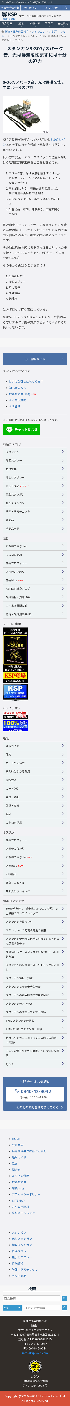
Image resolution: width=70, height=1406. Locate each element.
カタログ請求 (14, 822)
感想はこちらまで (23, 1213)
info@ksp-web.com (35, 1353)
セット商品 (17, 486)
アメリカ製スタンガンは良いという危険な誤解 (32, 1053)
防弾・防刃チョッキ (18, 511)
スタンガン (12, 452)
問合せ (16, 1170)
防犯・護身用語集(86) (19, 614)
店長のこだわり (15, 572)
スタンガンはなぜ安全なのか (23, 986)
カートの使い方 (15, 763)
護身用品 (7, 23)
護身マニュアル (15, 882)
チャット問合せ (22, 429)
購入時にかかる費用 (18, 771)
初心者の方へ (17, 388)
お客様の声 (19, 1182)
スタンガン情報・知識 (19, 978)
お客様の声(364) (19, 394)
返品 (8, 814)
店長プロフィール (16, 563)
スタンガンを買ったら (19, 922)
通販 (21, 23)
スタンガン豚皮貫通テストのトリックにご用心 (32, 967)
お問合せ (14, 406)
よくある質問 (17, 400)
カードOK (12, 788)
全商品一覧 (12, 528)
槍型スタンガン (15, 503)
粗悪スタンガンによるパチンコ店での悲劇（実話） (31, 1040)
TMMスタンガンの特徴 (20, 1021)
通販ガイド (12, 746)
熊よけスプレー (15, 477)
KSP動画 (11, 874)
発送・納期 (12, 797)
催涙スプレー (14, 460)
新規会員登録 (11, 7)
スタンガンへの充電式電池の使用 (26, 930)
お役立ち (35, 23)
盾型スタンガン (15, 494)
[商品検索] (64, 1298)
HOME (16, 1139)
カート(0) (53, 7)
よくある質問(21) (16, 605)
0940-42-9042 (35, 1093)
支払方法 (11, 780)
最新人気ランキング (18, 891)
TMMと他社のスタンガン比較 (24, 1029)
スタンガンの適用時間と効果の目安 (27, 995)
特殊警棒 (11, 469)
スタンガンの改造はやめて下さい (26, 1012)
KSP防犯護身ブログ (18, 588)
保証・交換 (12, 805)
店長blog (15, 580)
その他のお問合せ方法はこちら (37, 1107)
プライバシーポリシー (26, 1194)
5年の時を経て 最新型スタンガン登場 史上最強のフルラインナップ (32, 911)
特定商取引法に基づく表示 (26, 381)
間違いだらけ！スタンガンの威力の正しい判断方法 (32, 954)
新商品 (10, 520)
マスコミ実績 (14, 555)
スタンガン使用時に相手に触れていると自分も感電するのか (32, 941)
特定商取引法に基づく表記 (29, 1151)
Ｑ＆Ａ (10, 1064)
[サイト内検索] (64, 1308)
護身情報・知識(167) (18, 597)
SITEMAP (18, 1200)
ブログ (49, 23)
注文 (8, 754)
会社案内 (63, 23)
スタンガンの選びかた (19, 1004)
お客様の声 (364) (16, 546)
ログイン (32, 7)
